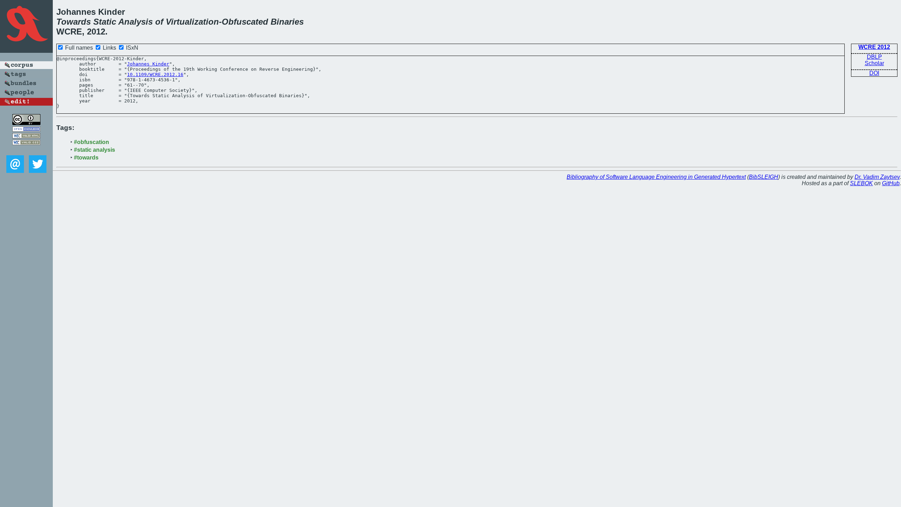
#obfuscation (91, 142)
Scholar (874, 63)
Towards (73, 21)
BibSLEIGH (763, 177)
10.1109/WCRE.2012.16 (155, 74)
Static (104, 21)
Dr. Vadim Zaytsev (877, 177)
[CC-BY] (26, 123)
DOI (874, 73)
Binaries (287, 21)
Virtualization (192, 21)
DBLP (874, 57)
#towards (86, 158)
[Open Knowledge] (26, 130)
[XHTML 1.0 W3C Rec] (26, 136)
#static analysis (94, 150)
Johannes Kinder (148, 64)
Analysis (135, 21)
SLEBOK (861, 183)
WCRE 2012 (874, 47)
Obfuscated (245, 21)
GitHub (891, 183)
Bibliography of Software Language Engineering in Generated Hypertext (656, 177)
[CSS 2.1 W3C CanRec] (26, 150)
